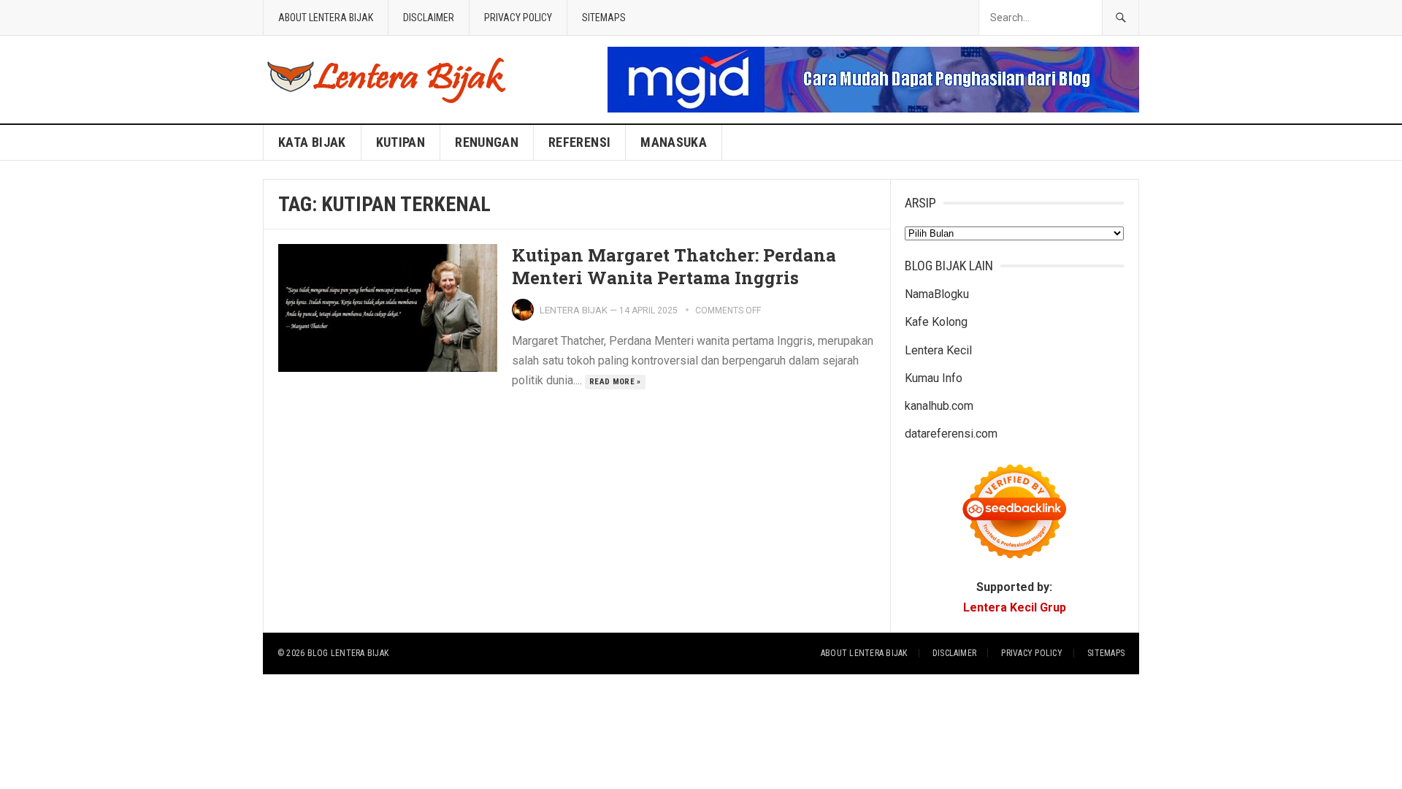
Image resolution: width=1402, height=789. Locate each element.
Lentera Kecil (938, 350)
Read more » (615, 381)
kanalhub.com (939, 406)
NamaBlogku (937, 294)
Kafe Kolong (936, 322)
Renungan (486, 142)
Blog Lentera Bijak (347, 653)
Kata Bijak (312, 142)
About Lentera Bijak (325, 17)
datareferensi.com (951, 434)
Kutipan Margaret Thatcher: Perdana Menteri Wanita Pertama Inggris (674, 266)
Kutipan (401, 142)
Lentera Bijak (574, 310)
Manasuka (673, 142)
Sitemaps (604, 17)
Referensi (579, 142)
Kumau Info (933, 378)
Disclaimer (428, 17)
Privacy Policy (518, 17)
